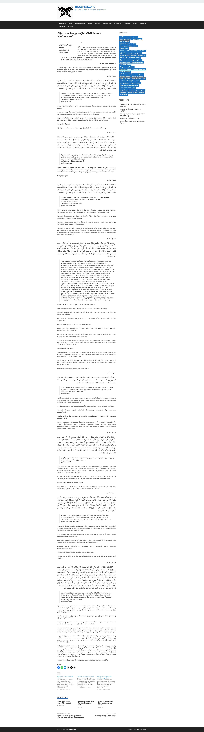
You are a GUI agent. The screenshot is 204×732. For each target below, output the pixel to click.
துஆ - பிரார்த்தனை (137, 60)
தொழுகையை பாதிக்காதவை (127, 66)
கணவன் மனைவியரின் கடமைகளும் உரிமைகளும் (132, 50)
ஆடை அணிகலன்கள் (125, 39)
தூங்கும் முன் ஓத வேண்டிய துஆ (130, 118)
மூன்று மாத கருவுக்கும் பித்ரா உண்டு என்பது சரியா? (105, 703)
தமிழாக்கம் (133, 55)
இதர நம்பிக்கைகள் (124, 41)
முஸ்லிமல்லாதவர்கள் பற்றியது (127, 87)
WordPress (137, 729)
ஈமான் (70, 23)
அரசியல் (122, 36)
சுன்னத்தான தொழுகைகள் (134, 53)
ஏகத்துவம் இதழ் (107, 23)
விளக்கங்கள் (123, 92)
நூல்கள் (90, 23)
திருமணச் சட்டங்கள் (125, 60)
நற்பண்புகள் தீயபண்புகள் (138, 69)
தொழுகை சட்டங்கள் (80, 23)
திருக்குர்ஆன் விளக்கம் (134, 57)
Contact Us (62, 26)
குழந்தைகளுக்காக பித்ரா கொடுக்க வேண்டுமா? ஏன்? (86, 703)
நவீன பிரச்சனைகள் (125, 71)
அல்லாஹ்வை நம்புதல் (131, 36)
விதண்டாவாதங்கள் (140, 90)
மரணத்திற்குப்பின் (124, 83)
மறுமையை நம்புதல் (135, 83)
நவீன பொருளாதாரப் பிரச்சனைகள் (129, 73)
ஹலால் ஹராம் (123, 94)
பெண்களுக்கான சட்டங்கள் (138, 78)
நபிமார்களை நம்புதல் (125, 69)
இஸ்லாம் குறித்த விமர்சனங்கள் (128, 43)
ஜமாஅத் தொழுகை (124, 55)
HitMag (144, 729)
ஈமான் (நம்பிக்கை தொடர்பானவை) (128, 46)
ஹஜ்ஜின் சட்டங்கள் (132, 92)
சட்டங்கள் (97, 23)
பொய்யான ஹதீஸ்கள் (125, 80)
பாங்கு (121, 78)
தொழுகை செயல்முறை (137, 62)
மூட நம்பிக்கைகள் (124, 90)
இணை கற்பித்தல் (137, 39)
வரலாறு (135, 23)
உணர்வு (142, 23)
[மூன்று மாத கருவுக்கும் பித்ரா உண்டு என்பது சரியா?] (107, 683)
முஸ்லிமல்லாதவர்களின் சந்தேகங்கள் (129, 85)
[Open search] (146, 23)
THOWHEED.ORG (85, 6)
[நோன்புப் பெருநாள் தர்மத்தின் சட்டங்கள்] (67, 683)
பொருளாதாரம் (136, 80)
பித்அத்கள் (127, 23)
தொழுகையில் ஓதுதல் (125, 64)
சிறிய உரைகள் (118, 23)
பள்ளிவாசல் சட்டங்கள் (137, 76)
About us (70, 26)
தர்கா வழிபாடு (141, 55)
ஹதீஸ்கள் (141, 92)
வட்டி (132, 90)
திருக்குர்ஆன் (62, 23)
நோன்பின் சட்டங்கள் (125, 76)
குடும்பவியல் (123, 53)
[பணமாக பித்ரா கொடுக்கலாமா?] (87, 682)
